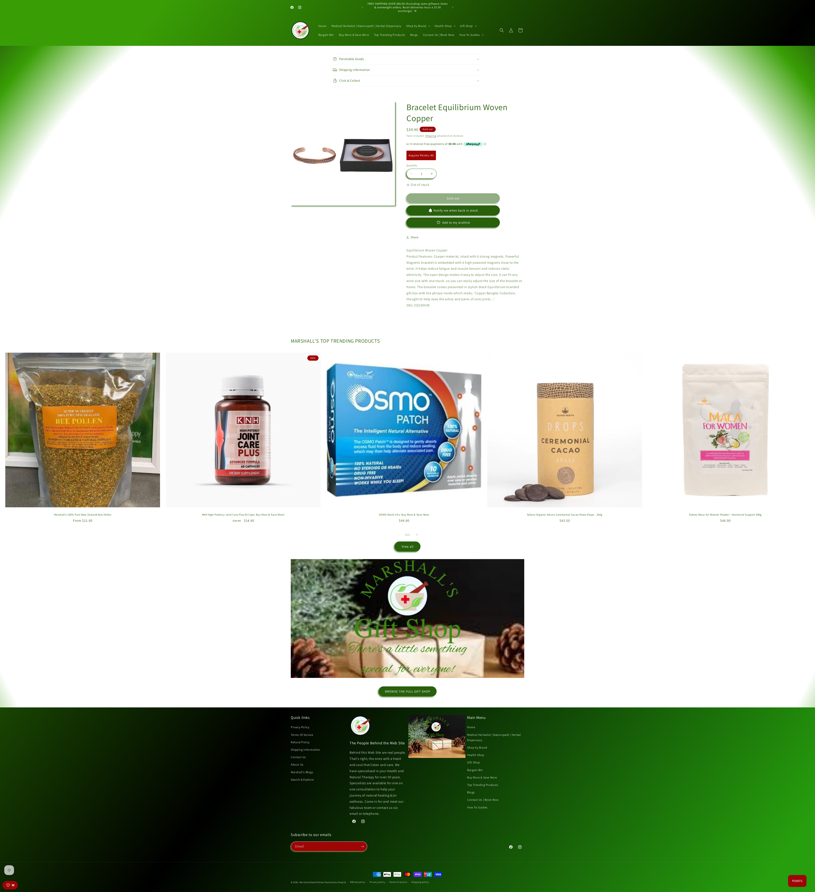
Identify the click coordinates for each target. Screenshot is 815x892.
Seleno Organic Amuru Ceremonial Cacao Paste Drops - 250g (565, 514)
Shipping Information (305, 750)
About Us (297, 764)
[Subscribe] (362, 846)
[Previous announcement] (362, 7)
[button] (418, 25)
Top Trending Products (482, 785)
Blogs (471, 792)
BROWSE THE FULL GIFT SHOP (407, 691)
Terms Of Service (302, 735)
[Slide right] (417, 534)
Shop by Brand (477, 747)
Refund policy (357, 882)
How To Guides (477, 807)
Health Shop (475, 755)
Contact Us (298, 757)
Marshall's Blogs (302, 772)
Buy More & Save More (482, 777)
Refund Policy (300, 742)
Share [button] (415, 237)
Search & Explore (302, 779)
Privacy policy (377, 882)
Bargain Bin (475, 770)
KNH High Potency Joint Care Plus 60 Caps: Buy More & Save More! (243, 514)
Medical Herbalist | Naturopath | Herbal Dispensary (494, 737)
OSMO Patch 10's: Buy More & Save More (404, 514)
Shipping (430, 135)
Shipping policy (420, 882)
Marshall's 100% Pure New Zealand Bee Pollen (82, 514)
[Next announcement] (452, 7)
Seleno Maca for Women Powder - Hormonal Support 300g (725, 514)
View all (408, 546)
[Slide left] (398, 534)
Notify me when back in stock (456, 210)
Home (471, 727)
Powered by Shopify (335, 882)
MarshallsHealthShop (311, 882)
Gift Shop (473, 762)
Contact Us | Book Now (483, 800)
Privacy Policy (300, 727)
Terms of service (398, 882)
